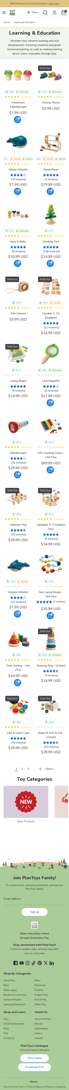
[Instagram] (27, 963)
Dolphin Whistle (18, 592)
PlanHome (39, 985)
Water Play (40, 1004)
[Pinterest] (40, 963)
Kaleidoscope (18, 453)
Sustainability (41, 1028)
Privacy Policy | (11, 1086)
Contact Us (9, 1038)
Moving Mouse (51, 102)
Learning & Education (24, 22)
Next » (50, 769)
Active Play (9, 980)
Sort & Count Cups (18, 733)
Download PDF (34, 1067)
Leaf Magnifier (51, 381)
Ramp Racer (50, 170)
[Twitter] (46, 963)
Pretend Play (41, 995)
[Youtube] (21, 963)
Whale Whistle (18, 170)
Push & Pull (40, 999)
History (38, 1033)
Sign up (34, 912)
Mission (38, 1023)
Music (37, 980)
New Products (26, 821)
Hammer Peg (18, 525)
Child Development (14, 1023)
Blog (6, 1028)
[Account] (54, 11)
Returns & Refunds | (46, 1086)
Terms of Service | (27, 1086)
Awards (38, 1038)
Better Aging (10, 990)
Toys (6, 1019)
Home (7, 22)
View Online (34, 1058)
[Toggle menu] (3, 12)
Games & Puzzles (13, 999)
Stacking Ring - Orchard (50, 666)
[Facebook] (15, 963)
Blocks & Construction (15, 995)
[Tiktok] (33, 963)
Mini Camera (18, 313)
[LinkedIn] (52, 963)
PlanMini (38, 990)
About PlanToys (42, 1019)
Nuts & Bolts (18, 242)
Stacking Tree (51, 242)
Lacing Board (18, 381)
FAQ (6, 1033)
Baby (6, 985)
